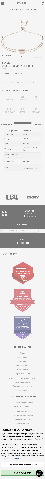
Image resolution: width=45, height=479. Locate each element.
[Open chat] (39, 473)
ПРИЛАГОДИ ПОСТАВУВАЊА (22, 465)
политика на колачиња (10, 458)
